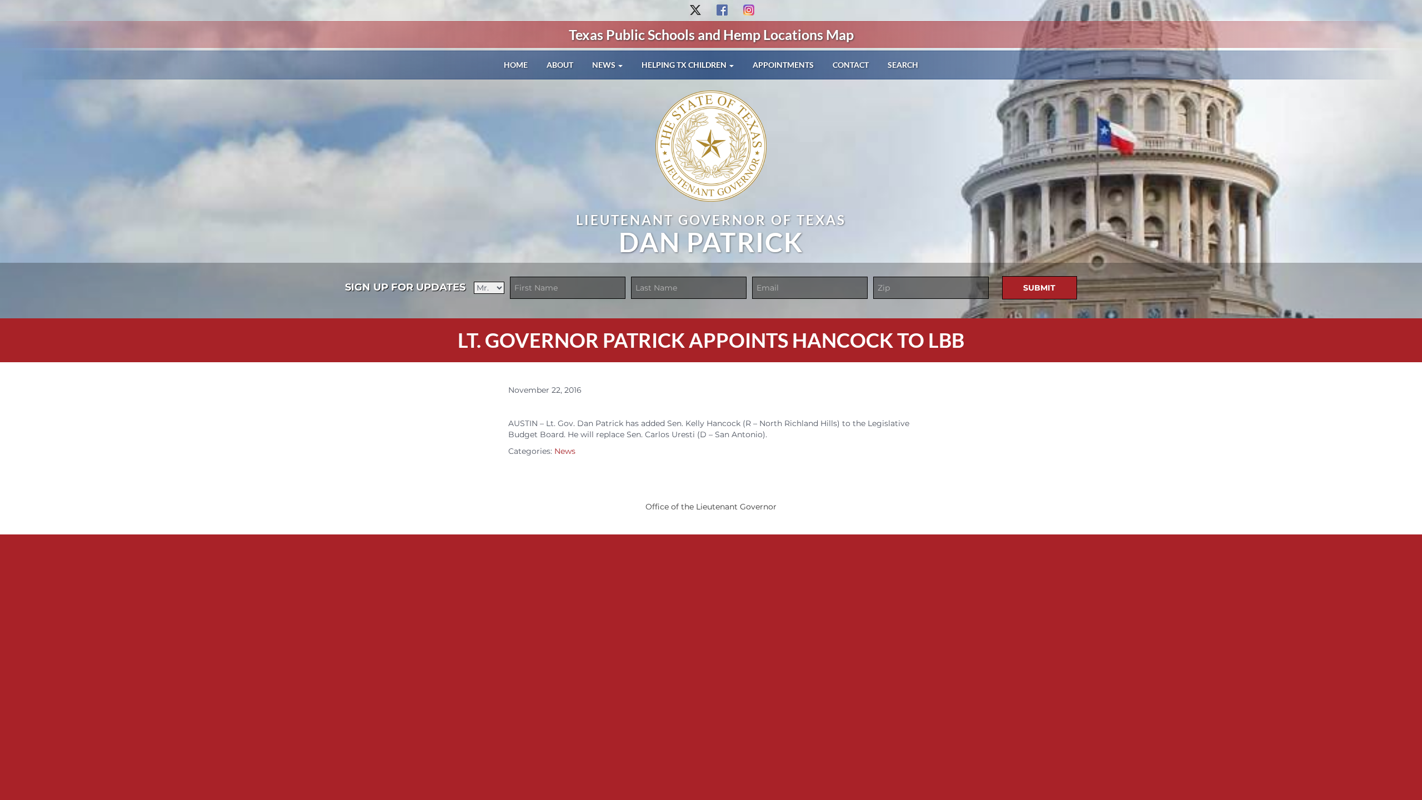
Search (903, 64)
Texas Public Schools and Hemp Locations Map (711, 34)
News (604, 64)
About (560, 64)
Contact (851, 64)
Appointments (783, 64)
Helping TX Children (685, 64)
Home (516, 64)
